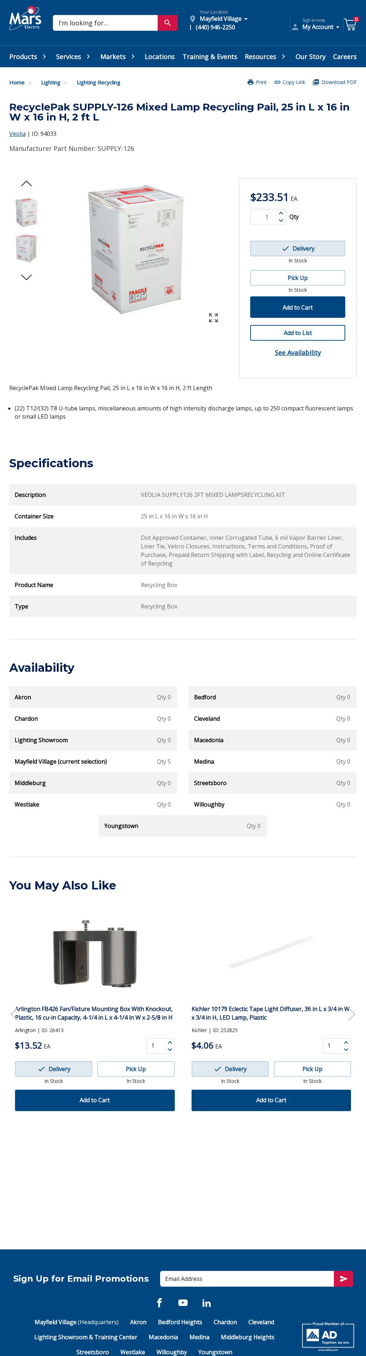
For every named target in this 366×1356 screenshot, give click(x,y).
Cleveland (261, 1322)
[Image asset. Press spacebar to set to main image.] (26, 213)
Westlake (132, 1352)
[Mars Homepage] (25, 26)
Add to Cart (298, 307)
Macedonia (163, 1337)
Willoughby (172, 1352)
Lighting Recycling (98, 82)
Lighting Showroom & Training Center (85, 1337)
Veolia (17, 134)
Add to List (298, 333)
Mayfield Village (77, 1322)
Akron (138, 1322)
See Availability (298, 352)
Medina (199, 1337)
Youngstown (215, 1352)
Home (17, 82)
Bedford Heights (180, 1322)
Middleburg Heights (247, 1337)
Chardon (225, 1322)
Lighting (50, 82)
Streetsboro (92, 1352)
